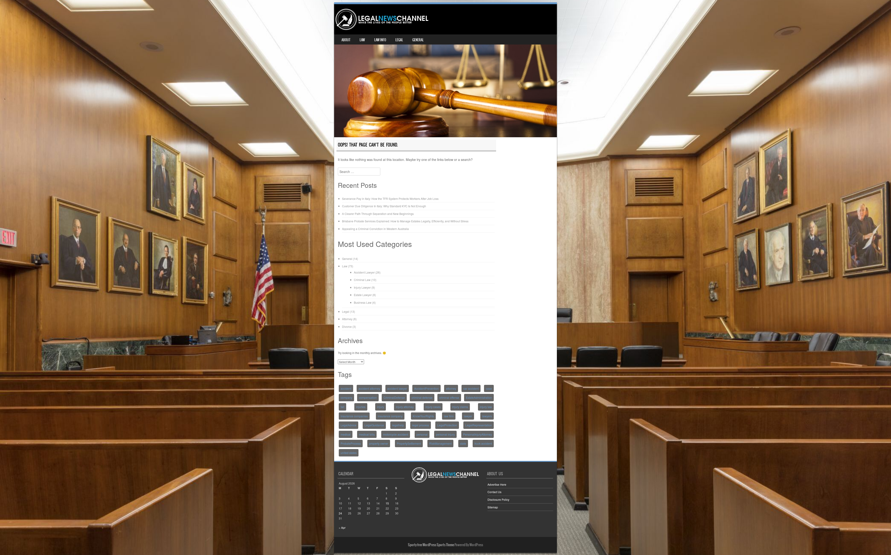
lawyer (468, 416)
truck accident (483, 443)
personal (422, 434)
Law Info (380, 39)
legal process (420, 425)
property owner (378, 443)
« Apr (342, 527)
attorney (451, 388)
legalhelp (398, 425)
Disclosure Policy (498, 499)
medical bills (367, 434)
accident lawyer (397, 388)
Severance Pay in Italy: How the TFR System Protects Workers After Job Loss (390, 199)
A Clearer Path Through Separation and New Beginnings (378, 214)
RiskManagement (440, 443)
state (463, 443)
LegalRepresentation (478, 425)
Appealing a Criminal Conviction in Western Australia (375, 229)
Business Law (362, 302)
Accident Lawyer (364, 272)
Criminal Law (362, 280)
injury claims (460, 407)
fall (342, 407)
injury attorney (405, 407)
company (346, 397)
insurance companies (354, 416)
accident (346, 388)
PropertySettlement (409, 443)
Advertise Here (496, 484)
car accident (471, 388)
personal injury (445, 434)
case (489, 388)
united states (349, 453)
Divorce (347, 327)
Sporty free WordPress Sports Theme (431, 544)
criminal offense (449, 397)
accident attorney (369, 388)
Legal (399, 39)
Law (362, 39)
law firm (449, 416)
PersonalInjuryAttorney (477, 434)
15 (387, 503)
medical (346, 434)
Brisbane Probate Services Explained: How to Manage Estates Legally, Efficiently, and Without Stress (405, 221)
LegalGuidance (374, 425)
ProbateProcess (351, 443)
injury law (486, 407)
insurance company (390, 416)
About (346, 39)
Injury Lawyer (362, 287)
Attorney (347, 319)
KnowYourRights (423, 416)
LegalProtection (447, 425)
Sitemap (492, 507)
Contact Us (494, 492)
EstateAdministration (479, 397)
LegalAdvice (348, 425)
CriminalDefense (394, 397)
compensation (368, 397)
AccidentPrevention (426, 388)
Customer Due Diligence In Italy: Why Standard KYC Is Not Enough (384, 206)
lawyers (487, 416)
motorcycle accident (395, 434)
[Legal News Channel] (382, 19)
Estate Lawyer (363, 295)
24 (340, 513)
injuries (360, 407)
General (418, 39)
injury (380, 407)
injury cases (433, 407)
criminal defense (422, 397)
